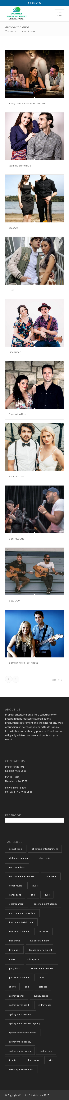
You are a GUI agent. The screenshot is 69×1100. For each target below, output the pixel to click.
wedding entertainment (21, 1069)
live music (14, 949)
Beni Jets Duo (16, 538)
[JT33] (34, 261)
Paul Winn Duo (17, 414)
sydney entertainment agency (24, 1023)
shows (12, 986)
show (41, 977)
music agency (32, 959)
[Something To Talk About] (34, 633)
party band (14, 968)
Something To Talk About (23, 662)
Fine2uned (15, 352)
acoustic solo (15, 848)
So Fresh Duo (17, 476)
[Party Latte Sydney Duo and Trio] (34, 74)
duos (46, 894)
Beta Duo (14, 600)
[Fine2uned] (34, 323)
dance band (15, 894)
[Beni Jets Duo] (34, 509)
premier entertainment (42, 968)
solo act (43, 986)
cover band (51, 876)
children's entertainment (45, 848)
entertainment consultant (22, 913)
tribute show (32, 1060)
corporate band (17, 867)
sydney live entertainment (22, 1032)
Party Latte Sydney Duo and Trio (27, 103)
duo (33, 894)
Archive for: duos (17, 27)
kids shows (14, 940)
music (12, 959)
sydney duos (44, 1004)
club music (44, 857)
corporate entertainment (22, 876)
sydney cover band (19, 1004)
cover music (15, 885)
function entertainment (21, 922)
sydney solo (46, 1050)
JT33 (11, 290)
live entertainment (39, 940)
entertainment (16, 903)
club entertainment (19, 857)
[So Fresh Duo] (34, 447)
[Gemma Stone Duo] (34, 136)
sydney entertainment (20, 1014)
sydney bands (41, 995)
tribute (12, 1060)
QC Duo (13, 227)
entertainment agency (45, 903)
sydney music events (20, 1050)
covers (34, 885)
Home (24, 31)
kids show (43, 931)
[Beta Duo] (34, 571)
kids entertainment (19, 931)
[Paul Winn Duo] (34, 385)
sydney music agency (20, 1041)
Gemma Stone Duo (20, 165)
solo (27, 986)
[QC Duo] (34, 198)
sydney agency (16, 995)
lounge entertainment (40, 949)
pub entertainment (19, 977)
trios (50, 1060)
